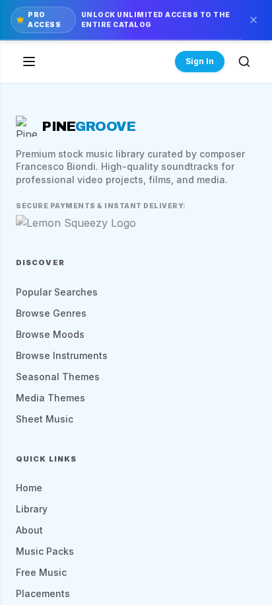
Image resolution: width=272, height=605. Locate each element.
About (29, 530)
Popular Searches (57, 292)
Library (32, 508)
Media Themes (50, 397)
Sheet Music (44, 418)
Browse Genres (51, 313)
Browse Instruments (62, 355)
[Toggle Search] (244, 61)
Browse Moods (50, 334)
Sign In (200, 61)
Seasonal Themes (58, 376)
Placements (43, 593)
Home (29, 487)
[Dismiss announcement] (253, 20)
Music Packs (45, 551)
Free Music (41, 572)
